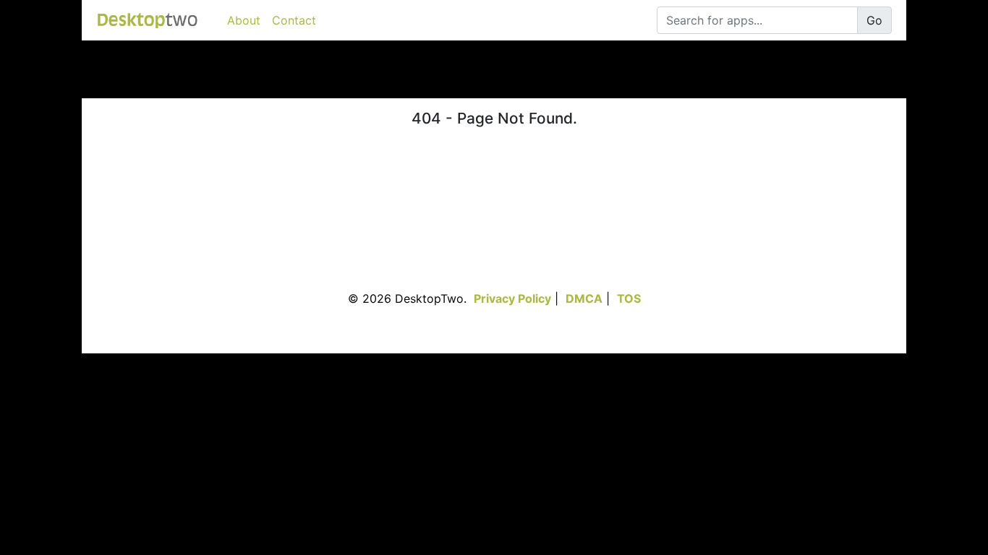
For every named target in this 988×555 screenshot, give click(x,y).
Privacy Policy (512, 298)
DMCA (584, 298)
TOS (629, 298)
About (243, 20)
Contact (294, 20)
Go (874, 20)
